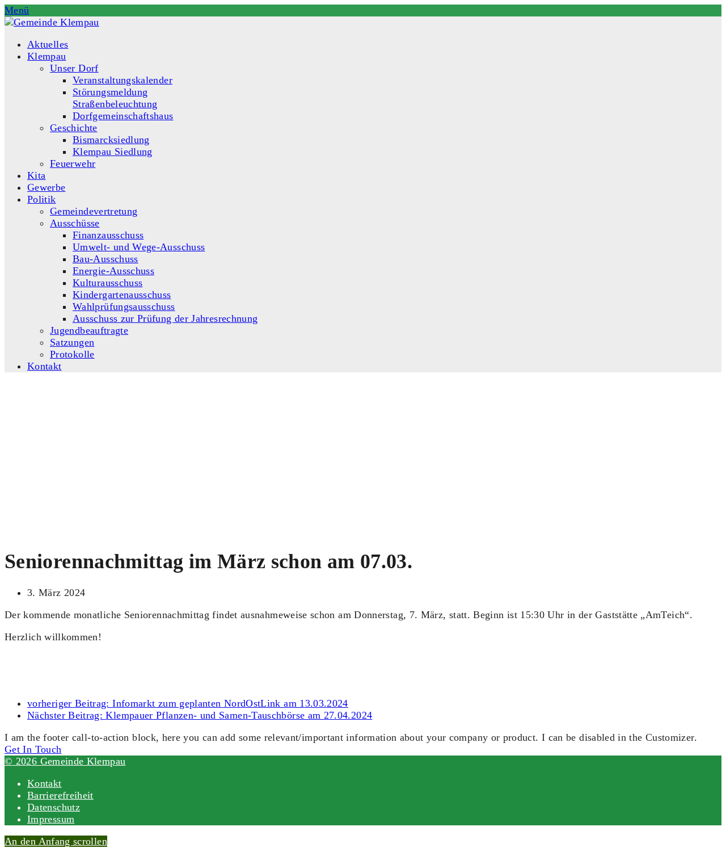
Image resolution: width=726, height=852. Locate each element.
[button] (17, 10)
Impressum (50, 819)
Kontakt (44, 783)
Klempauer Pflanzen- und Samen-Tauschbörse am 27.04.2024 (199, 715)
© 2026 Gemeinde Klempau (65, 761)
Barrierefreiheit (60, 795)
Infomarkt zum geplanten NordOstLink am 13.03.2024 (187, 703)
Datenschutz (53, 807)
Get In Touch (33, 749)
